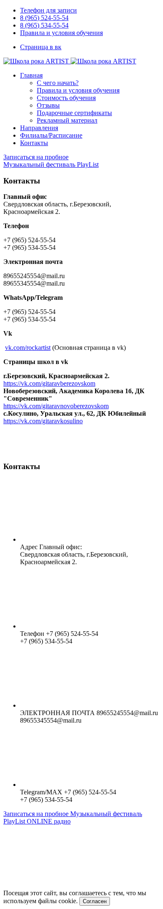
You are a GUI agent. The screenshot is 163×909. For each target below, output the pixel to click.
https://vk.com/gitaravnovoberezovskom (56, 405)
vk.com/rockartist (28, 347)
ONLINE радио (49, 821)
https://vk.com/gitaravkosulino (43, 420)
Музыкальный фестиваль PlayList (51, 164)
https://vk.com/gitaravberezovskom (49, 383)
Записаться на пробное (36, 157)
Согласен (95, 901)
